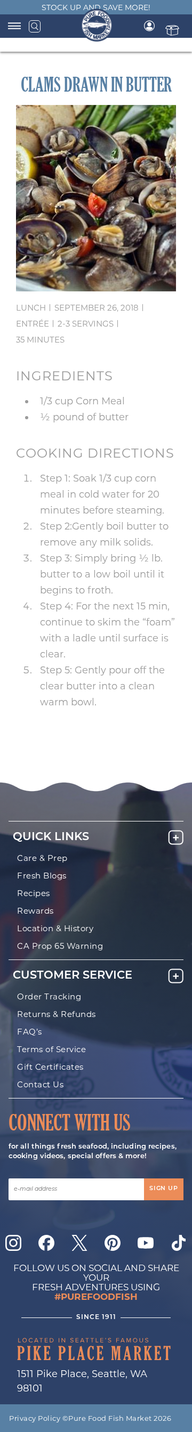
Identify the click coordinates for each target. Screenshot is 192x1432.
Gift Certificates (50, 1067)
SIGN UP (163, 1189)
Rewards (35, 911)
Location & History (55, 928)
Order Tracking (49, 996)
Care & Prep (42, 858)
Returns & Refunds (56, 1014)
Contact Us (40, 1084)
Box (172, 30)
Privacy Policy (34, 1418)
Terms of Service (51, 1049)
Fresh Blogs (42, 875)
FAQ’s (29, 1032)
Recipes (33, 893)
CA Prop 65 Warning (60, 946)
